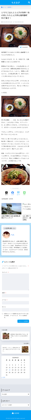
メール (5, 300)
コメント (5, 272)
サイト (4, 307)
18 (9, 370)
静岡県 (11, 199)
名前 (4, 292)
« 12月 (3, 377)
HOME (16, 413)
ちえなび (16, 2)
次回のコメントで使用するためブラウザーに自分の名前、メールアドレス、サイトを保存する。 (16, 315)
